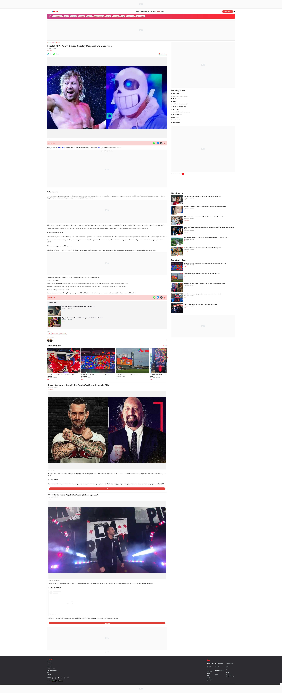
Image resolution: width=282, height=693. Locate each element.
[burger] (234, 11)
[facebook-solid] (158, 143)
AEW (98, 147)
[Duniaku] (55, 11)
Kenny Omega (62, 147)
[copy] (165, 143)
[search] (221, 11)
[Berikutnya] (167, 357)
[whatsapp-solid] (154, 143)
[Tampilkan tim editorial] (166, 340)
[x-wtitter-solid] (161, 143)
